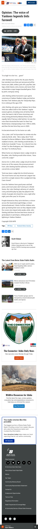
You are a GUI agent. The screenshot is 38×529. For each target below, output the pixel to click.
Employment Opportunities (12, 493)
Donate (32, 2)
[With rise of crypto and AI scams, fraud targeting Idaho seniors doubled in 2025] (7, 267)
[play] (3, 527)
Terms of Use (9, 497)
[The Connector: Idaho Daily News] (19, 330)
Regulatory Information (11, 501)
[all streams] (35, 527)
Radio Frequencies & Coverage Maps (15, 504)
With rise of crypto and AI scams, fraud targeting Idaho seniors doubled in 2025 (24, 266)
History (7, 474)
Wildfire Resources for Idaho (19, 395)
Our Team (8, 478)
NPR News (10, 226)
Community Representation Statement (16, 485)
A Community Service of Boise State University (18, 508)
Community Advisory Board (13, 482)
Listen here (19, 358)
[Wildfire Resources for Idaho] (19, 378)
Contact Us (8, 489)
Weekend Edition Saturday (24, 226)
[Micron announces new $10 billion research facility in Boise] (7, 284)
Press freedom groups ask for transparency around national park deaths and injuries (24, 298)
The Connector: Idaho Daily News (19, 351)
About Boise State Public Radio (14, 470)
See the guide (19, 406)
